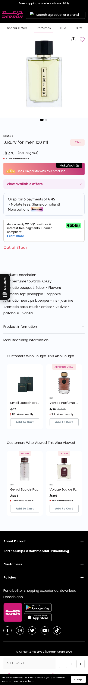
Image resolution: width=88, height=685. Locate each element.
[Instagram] (20, 630)
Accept (78, 679)
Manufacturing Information (25, 340)
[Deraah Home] (12, 14)
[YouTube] (45, 630)
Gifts (79, 28)
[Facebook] (7, 630)
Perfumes (44, 28)
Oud (63, 28)
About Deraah (14, 541)
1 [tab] (42, 120)
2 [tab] (46, 120)
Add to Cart (25, 422)
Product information (20, 326)
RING (7, 135)
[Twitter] (32, 630)
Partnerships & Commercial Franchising (36, 551)
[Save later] (82, 39)
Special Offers (17, 28)
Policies (9, 577)
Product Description (19, 274)
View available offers (25, 184)
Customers (12, 564)
